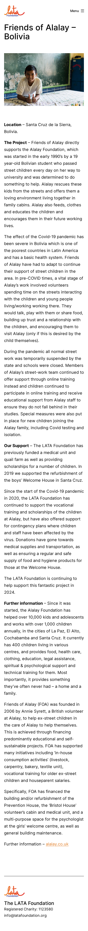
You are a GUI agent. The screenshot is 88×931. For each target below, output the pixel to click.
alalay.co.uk (57, 844)
